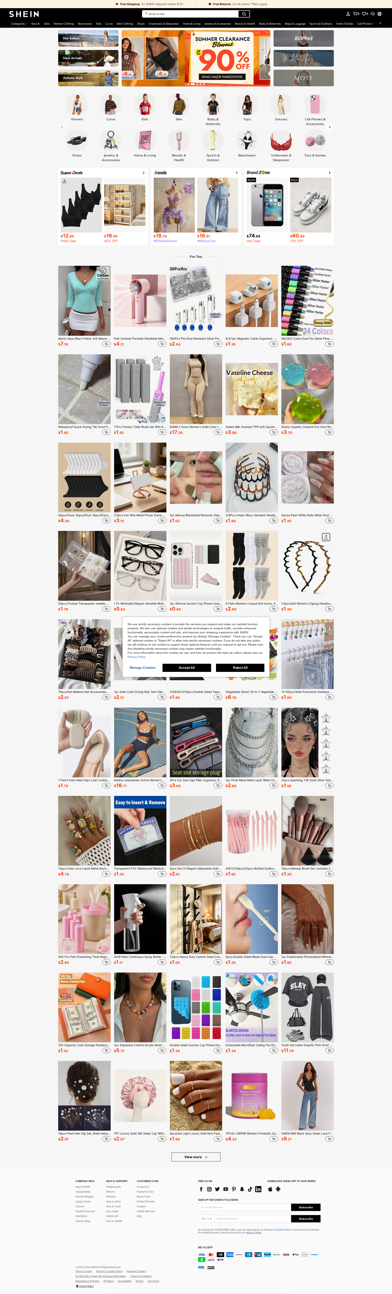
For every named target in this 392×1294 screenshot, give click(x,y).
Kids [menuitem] (98, 23)
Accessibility (124, 1281)
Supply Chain (83, 1201)
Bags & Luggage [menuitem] (295, 23)
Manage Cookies (136, 1271)
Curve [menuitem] (109, 23)
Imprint (139, 1281)
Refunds (111, 1196)
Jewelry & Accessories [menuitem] (218, 23)
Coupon (141, 1206)
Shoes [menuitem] (141, 23)
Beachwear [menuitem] (85, 23)
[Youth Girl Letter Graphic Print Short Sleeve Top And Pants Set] (307, 1007)
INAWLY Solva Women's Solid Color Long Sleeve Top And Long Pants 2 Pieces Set (196, 427)
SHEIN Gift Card (146, 1211)
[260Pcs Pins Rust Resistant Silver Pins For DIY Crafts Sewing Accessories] (196, 301)
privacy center (253, 1232)
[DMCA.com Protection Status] (210, 1267)
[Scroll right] (380, 24)
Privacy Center (84, 1271)
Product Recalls (145, 1201)
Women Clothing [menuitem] (63, 23)
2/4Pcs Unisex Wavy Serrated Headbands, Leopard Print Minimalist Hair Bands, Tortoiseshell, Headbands (252, 515)
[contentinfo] (259, 1257)
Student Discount (85, 1211)
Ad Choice (153, 1281)
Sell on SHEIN (114, 1221)
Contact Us (143, 1186)
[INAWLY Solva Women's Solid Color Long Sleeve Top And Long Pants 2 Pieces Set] (196, 389)
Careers (80, 1206)
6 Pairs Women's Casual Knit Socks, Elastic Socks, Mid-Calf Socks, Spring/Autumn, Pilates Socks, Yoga (252, 603)
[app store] (270, 1191)
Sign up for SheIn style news (218, 1200)
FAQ (139, 1216)
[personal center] (348, 13)
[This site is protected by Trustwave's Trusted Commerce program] (201, 1267)
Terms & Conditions (141, 1276)
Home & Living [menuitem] (191, 23)
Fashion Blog (83, 1221)
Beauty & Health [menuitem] (245, 23)
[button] (372, 13)
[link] (98, 4)
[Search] (243, 14)
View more (193, 1157)
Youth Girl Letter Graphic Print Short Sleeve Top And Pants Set (307, 1045)
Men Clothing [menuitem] (125, 23)
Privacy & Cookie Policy (277, 1229)
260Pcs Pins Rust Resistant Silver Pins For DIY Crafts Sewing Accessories (196, 338)
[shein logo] (24, 14)
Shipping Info (113, 1186)
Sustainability (83, 1191)
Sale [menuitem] (46, 23)
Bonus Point (143, 1196)
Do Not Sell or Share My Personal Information (101, 1276)
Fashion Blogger (85, 1196)
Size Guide (112, 1211)
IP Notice (109, 1281)
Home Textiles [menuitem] (344, 23)
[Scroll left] (375, 24)
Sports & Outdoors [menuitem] (321, 23)
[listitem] (84, 307)
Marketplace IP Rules (87, 1281)
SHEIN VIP (112, 1216)
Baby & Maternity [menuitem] (270, 23)
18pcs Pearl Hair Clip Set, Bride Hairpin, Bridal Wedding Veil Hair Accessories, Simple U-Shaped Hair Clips (84, 1133)
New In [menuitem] (35, 23)
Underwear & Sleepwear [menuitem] (164, 23)
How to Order (113, 1201)
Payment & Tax (145, 1191)
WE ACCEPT (205, 1247)
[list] (230, 1189)
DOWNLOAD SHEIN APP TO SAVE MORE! (291, 1181)
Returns (110, 1191)
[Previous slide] (126, 57)
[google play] (278, 1191)
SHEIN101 (81, 1216)
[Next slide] (265, 57)
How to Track (113, 1206)
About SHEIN (83, 1186)
